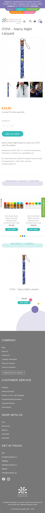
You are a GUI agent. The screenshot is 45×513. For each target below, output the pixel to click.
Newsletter (5, 438)
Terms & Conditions (9, 367)
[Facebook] (3, 479)
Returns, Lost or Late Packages (13, 395)
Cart (3, 422)
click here (34, 6)
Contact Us (6, 355)
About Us (5, 351)
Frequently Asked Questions (12, 399)
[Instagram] (8, 479)
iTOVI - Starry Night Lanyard (24, 289)
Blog (3, 347)
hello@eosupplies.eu (9, 457)
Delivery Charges (8, 391)
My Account (6, 426)
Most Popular (6, 407)
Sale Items (5, 434)
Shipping (5, 387)
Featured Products (8, 403)
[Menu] (24, 21)
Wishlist (4, 430)
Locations (29, 12)
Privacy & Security (8, 363)
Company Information (9, 359)
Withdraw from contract (13, 373)
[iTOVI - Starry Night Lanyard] (24, 271)
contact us (11, 6)
